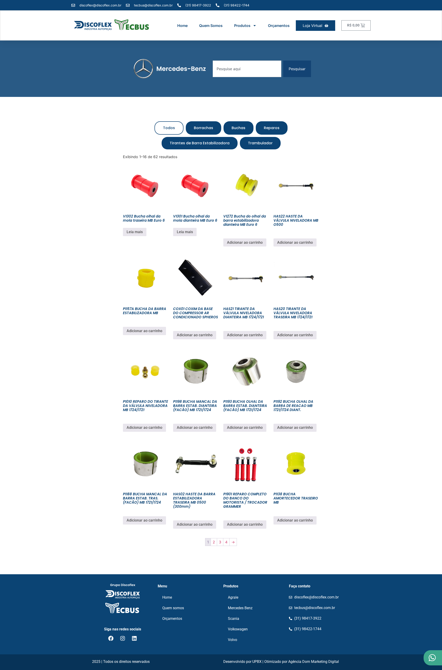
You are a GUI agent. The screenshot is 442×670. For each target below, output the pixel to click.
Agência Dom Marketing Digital (313, 661)
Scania (233, 618)
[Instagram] (122, 638)
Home (182, 25)
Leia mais (135, 232)
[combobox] (247, 69)
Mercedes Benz (240, 608)
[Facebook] (111, 638)
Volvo (232, 640)
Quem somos (211, 25)
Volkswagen (238, 629)
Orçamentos (279, 25)
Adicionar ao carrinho (245, 242)
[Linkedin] (134, 638)
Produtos (242, 25)
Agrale (233, 597)
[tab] (168, 128)
